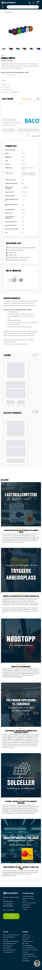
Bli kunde (25, 939)
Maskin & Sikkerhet (28, 898)
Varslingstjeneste (8, 952)
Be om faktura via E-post (30, 950)
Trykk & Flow (26, 905)
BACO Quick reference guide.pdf (17, 260)
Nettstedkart (26, 961)
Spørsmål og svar (28, 941)
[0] (37, 3)
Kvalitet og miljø (8, 945)
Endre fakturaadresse (29, 948)
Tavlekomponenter (28, 896)
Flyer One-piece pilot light (16, 250)
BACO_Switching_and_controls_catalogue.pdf (21, 248)
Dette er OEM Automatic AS (11, 935)
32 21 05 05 (9, 904)
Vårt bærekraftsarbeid (9, 943)
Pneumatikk (26, 907)
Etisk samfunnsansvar (9, 950)
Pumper (25, 909)
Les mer (3, 80)
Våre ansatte (26, 937)
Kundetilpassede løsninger (11, 941)
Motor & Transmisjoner (29, 903)
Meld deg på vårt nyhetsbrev (11, 916)
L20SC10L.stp (12, 255)
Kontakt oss (26, 935)
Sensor (25, 901)
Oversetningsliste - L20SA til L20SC (18, 257)
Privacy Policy (7, 948)
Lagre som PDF (36, 136)
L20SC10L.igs (12, 252)
